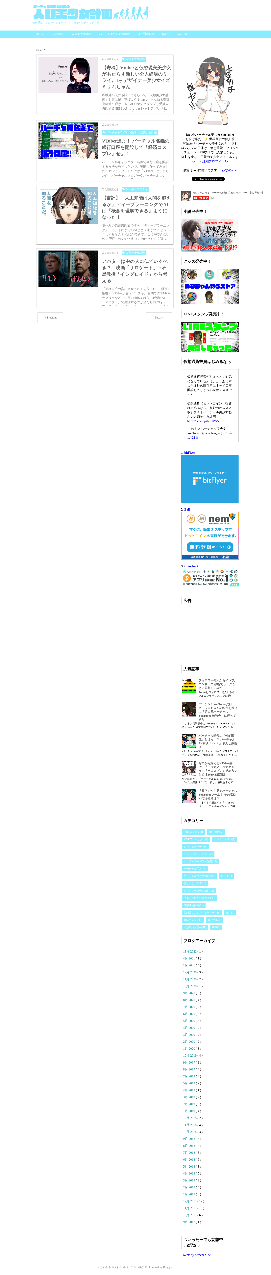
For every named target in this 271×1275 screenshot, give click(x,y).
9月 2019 (189, 1062)
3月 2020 (189, 1034)
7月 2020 (189, 1007)
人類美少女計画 (81, 34)
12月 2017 (190, 1201)
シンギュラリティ (195, 846)
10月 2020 (190, 986)
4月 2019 (189, 1090)
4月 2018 (189, 1173)
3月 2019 (189, 1097)
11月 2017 (190, 1208)
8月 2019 (189, 1069)
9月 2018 (189, 1138)
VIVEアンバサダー (196, 839)
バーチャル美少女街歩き (199, 875)
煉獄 (216, 927)
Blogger (167, 1267)
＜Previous (50, 317)
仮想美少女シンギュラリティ (202, 912)
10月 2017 (190, 1215)
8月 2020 (189, 1000)
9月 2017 (189, 1222)
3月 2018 (189, 1180)
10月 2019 (190, 1055)
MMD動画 (216, 831)
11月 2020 (190, 979)
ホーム (40, 34)
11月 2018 (190, 1125)
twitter (166, 34)
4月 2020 (189, 1027)
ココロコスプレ (224, 839)
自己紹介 (58, 34)
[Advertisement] (211, 633)
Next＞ (159, 317)
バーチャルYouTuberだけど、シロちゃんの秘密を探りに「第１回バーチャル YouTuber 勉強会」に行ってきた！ (218, 712)
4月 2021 (189, 958)
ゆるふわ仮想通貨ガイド (199, 897)
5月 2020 (189, 1020)
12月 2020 (190, 972)
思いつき (214, 919)
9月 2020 (189, 993)
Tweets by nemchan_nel (196, 1255)
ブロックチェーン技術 (199, 890)
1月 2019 (189, 1111)
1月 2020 (189, 1048)
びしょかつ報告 (195, 883)
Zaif (187, 509)
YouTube (183, 34)
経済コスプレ (193, 919)
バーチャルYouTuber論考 (114, 34)
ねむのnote (229, 170)
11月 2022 (190, 951)
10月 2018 (190, 1131)
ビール (226, 875)
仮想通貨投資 (146, 34)
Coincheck (191, 566)
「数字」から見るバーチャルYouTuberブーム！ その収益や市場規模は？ (218, 794)
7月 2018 (189, 1152)
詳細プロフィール (215, 161)
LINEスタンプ (193, 831)
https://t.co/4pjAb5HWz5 (203, 421)
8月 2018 (189, 1145)
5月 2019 (189, 1083)
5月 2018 (189, 1166)
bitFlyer (189, 452)
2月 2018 (189, 1187)
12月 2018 (190, 1118)
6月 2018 (189, 1159)
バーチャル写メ (195, 868)
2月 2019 (189, 1104)
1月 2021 (189, 965)
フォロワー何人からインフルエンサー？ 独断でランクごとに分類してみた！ (218, 684)
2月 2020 (189, 1041)
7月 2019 (189, 1076)
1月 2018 (189, 1194)
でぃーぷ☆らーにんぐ (198, 853)
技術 (230, 912)
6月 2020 (189, 1014)
